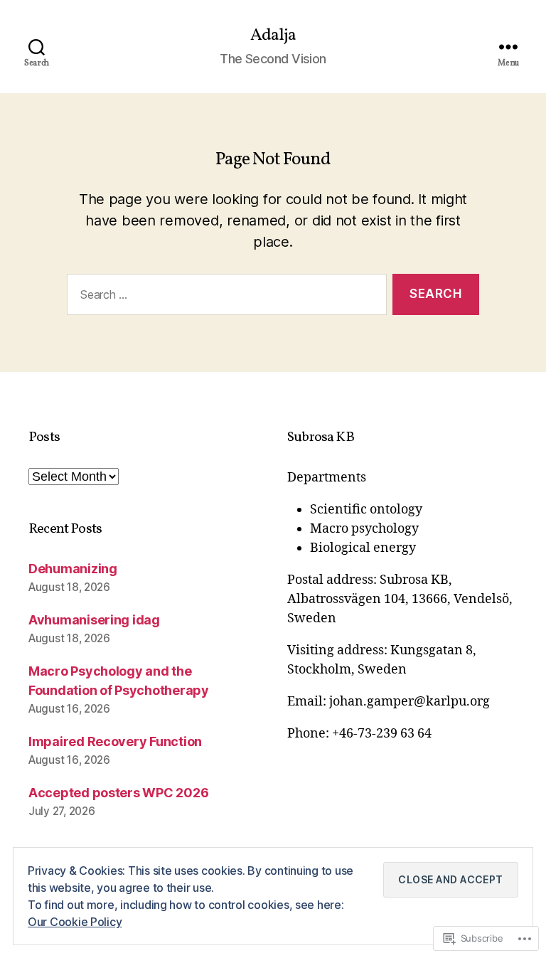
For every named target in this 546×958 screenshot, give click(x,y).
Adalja (273, 35)
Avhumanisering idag (94, 619)
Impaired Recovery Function (115, 741)
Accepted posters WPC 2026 (118, 792)
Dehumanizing (72, 568)
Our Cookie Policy (75, 922)
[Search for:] (224, 297)
